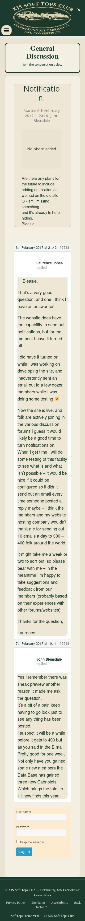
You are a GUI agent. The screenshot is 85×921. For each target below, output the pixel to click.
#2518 (64, 643)
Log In (24, 851)
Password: (23, 827)
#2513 (64, 247)
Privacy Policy (16, 902)
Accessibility (59, 902)
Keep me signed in (32, 842)
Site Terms (38, 902)
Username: (23, 812)
